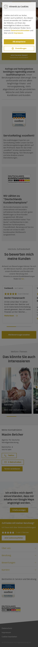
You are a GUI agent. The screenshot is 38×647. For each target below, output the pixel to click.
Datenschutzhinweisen (20, 30)
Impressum (18, 33)
